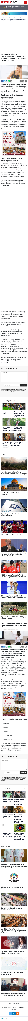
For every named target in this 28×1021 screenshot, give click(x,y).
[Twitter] (4, 81)
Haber (10, 17)
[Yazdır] (11, 81)
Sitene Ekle (13, 1009)
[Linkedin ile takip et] (14, 1013)
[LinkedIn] (6, 81)
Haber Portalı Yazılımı (8, 1018)
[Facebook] (2, 81)
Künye (9, 1007)
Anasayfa (5, 17)
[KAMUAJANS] (9, 2)
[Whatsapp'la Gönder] (9, 81)
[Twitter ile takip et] (10, 1013)
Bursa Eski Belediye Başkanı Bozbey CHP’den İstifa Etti (15, 7)
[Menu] (25, 2)
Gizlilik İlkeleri (21, 1007)
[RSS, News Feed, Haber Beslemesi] (17, 1013)
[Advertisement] (14, 39)
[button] (21, 81)
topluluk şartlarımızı (12, 389)
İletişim (14, 1007)
